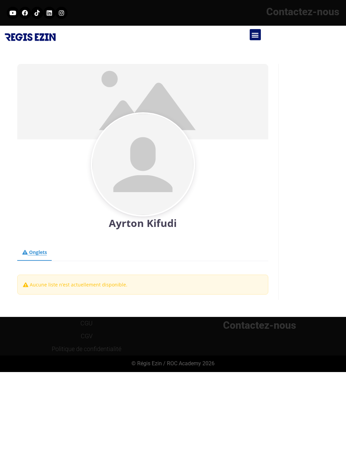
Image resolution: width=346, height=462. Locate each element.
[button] (255, 34)
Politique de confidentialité (86, 348)
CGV (87, 336)
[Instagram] (61, 13)
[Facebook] (25, 13)
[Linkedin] (49, 13)
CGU (86, 323)
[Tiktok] (37, 13)
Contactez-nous (302, 12)
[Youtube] (13, 13)
